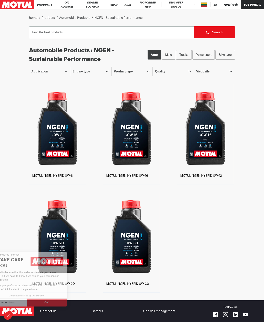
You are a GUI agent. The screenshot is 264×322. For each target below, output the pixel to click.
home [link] (33, 17)
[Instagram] (225, 314)
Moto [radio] (168, 54)
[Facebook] (215, 314)
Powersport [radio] (203, 54)
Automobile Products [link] (74, 17)
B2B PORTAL (252, 4)
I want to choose (24, 302)
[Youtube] (245, 314)
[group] (191, 55)
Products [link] (48, 17)
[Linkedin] (235, 314)
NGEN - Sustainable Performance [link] (119, 17)
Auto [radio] (154, 54)
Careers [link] (97, 311)
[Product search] (194, 5)
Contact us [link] (48, 311)
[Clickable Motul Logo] (17, 4)
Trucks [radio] (183, 54)
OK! (64, 302)
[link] (114, 4)
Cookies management (159, 311)
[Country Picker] (204, 5)
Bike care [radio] (225, 54)
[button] (8, 315)
